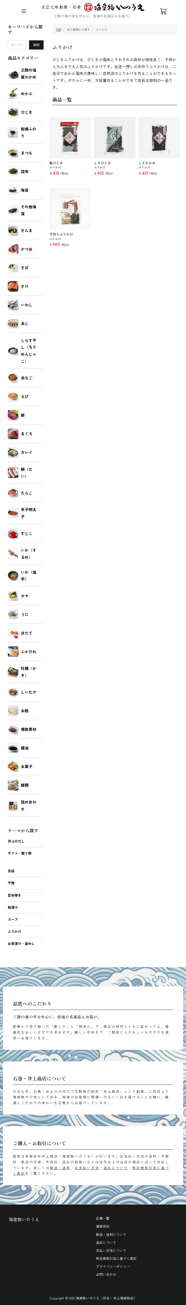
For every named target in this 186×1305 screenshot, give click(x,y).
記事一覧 (102, 1218)
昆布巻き (14, 895)
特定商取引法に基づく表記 (116, 1258)
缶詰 (11, 870)
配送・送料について (111, 1234)
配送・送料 (60, 1167)
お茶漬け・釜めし (21, 943)
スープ (13, 919)
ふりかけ (14, 931)
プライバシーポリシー (113, 1266)
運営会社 (102, 1226)
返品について (115, 1167)
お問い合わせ (106, 1274)
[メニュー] (24, 11)
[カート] (163, 11)
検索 (36, 44)
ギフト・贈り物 (19, 853)
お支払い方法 (87, 1167)
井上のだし (16, 841)
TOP (58, 29)
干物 (11, 882)
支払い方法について (111, 1250)
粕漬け (13, 907)
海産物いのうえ (24, 1219)
